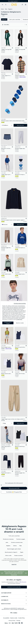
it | (14, 612)
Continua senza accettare (20, 303)
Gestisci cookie (13, 617)
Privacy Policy (12, 620)
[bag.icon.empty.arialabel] (25, 4)
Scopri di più (14, 574)
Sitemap (18, 620)
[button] (27, 439)
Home (2, 9)
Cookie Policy (21, 617)
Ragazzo (10, 9)
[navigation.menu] (2, 4)
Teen (6, 9)
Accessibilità (6, 617)
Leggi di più (14, 564)
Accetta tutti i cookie (7, 323)
